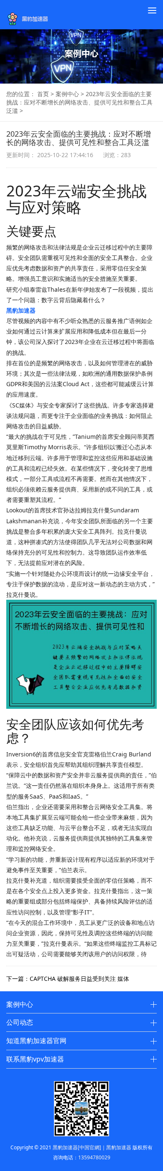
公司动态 (19, 1022)
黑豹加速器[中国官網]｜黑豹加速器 (92, 1147)
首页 (43, 94)
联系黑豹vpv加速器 (35, 1059)
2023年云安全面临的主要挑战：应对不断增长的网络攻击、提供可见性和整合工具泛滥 (79, 102)
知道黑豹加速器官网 (36, 1040)
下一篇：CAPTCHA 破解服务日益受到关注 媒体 (67, 979)
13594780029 (94, 1157)
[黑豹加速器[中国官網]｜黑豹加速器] (30, 18)
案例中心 (67, 94)
